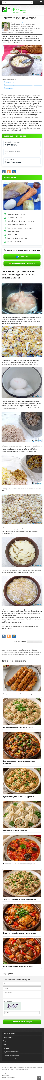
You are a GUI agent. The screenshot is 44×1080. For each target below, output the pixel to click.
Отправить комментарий (22, 1022)
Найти (31, 2)
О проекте (6, 1041)
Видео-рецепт (9, 88)
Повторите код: (8, 1001)
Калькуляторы (7, 1037)
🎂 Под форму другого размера (22, 263)
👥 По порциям (22, 257)
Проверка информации (11, 1055)
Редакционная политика (11, 1052)
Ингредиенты (9, 82)
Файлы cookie (5, 1075)
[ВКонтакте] (4, 171)
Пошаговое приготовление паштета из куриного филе (23, 85)
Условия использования (8, 1077)
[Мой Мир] (14, 171)
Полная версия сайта (10, 1059)
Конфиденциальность (7, 1073)
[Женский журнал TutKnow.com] (14, 10)
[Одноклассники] (9, 171)
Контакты (6, 1048)
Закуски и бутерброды (15, 32)
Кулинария (5, 32)
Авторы (5, 1044)
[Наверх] (39, 1078)
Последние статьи (9, 1033)
